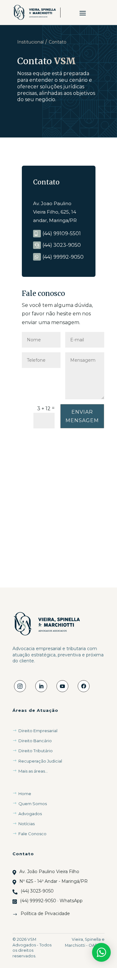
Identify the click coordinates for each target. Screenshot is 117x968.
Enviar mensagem (82, 416)
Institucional (30, 42)
